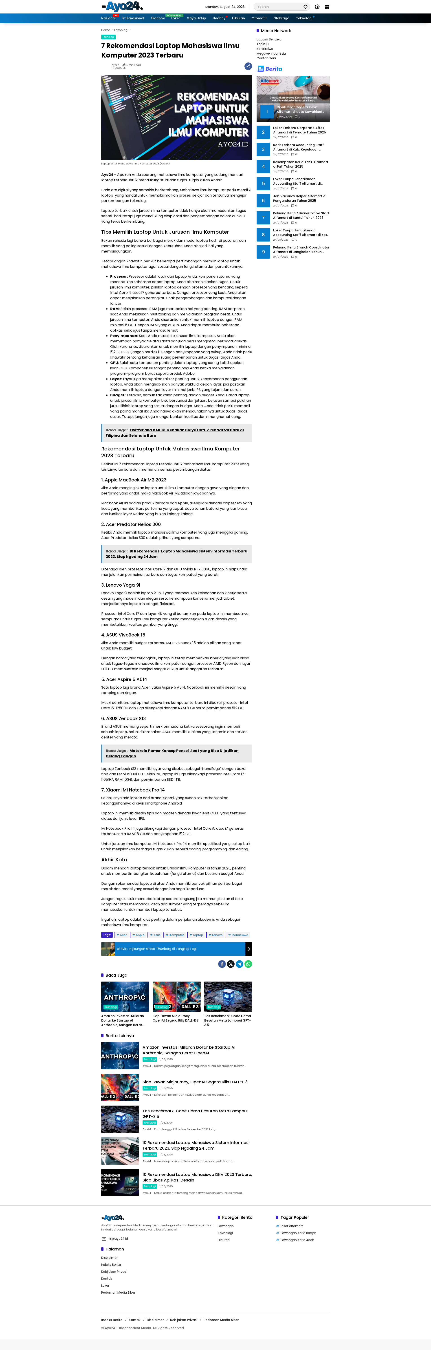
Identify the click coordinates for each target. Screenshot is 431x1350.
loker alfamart (292, 1226)
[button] (305, 6)
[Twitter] (231, 964)
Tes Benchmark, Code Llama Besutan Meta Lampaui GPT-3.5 (227, 1020)
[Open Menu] (327, 6)
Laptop (198, 935)
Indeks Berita (111, 1264)
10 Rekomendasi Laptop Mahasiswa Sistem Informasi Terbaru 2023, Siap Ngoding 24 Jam (196, 1145)
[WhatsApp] (248, 964)
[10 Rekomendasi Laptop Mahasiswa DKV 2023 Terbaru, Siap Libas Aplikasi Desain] (120, 1182)
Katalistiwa (265, 49)
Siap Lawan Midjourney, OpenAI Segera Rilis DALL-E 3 (176, 1018)
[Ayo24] (127, 6)
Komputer (176, 935)
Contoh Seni (266, 58)
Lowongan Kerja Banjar (298, 1233)
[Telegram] (239, 964)
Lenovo (217, 935)
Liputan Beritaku (269, 39)
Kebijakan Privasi (114, 1271)
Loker (105, 1285)
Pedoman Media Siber (118, 1292)
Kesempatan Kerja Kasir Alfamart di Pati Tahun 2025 (300, 164)
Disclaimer (109, 1257)
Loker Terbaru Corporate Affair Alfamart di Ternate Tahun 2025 (299, 130)
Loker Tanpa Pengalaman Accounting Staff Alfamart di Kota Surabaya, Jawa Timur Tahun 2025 (301, 232)
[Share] (248, 66)
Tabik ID (263, 44)
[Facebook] (222, 964)
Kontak (106, 1278)
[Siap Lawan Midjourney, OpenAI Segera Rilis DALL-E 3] (176, 997)
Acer (123, 935)
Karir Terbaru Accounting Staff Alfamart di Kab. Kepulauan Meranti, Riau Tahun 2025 (298, 147)
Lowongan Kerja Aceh (297, 1240)
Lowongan (226, 1226)
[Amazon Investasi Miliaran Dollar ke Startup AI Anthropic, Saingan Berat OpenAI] (125, 997)
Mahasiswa (240, 935)
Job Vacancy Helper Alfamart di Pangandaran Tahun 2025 (299, 198)
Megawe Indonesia (271, 53)
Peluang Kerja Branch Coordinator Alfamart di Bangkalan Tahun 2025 (301, 249)
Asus (157, 935)
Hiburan (224, 1240)
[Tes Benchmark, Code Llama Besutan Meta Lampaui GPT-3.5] (228, 997)
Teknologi (108, 37)
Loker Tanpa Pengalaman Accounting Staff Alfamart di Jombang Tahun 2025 (297, 181)
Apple (140, 935)
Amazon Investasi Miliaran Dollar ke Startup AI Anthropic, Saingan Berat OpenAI (122, 1020)
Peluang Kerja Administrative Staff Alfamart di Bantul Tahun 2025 (301, 215)
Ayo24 (115, 65)
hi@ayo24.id (118, 1238)
